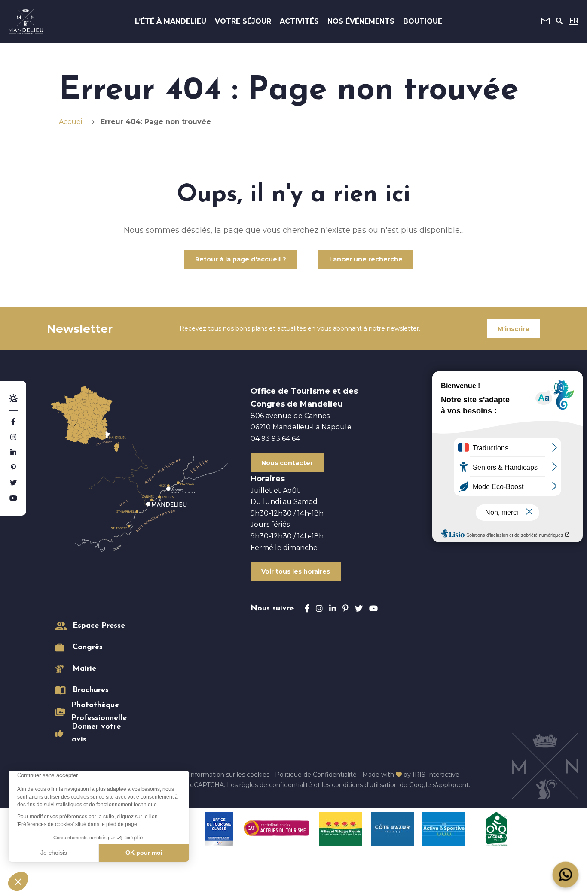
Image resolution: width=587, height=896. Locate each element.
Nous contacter (287, 463)
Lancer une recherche (366, 259)
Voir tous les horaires (295, 571)
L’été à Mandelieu (170, 21)
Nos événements (360, 21)
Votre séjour (243, 21)
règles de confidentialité (275, 785)
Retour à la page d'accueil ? (240, 259)
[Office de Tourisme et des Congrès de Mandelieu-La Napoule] (26, 21)
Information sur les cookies (229, 774)
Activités (299, 21)
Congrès (88, 647)
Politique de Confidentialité (316, 774)
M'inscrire (513, 329)
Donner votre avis (96, 733)
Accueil (71, 122)
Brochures (91, 690)
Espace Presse (99, 626)
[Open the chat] (566, 875)
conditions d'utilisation (365, 785)
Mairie (84, 669)
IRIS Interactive (436, 774)
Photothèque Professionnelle (99, 712)
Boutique (422, 21)
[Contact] (545, 21)
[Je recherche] (559, 21)
